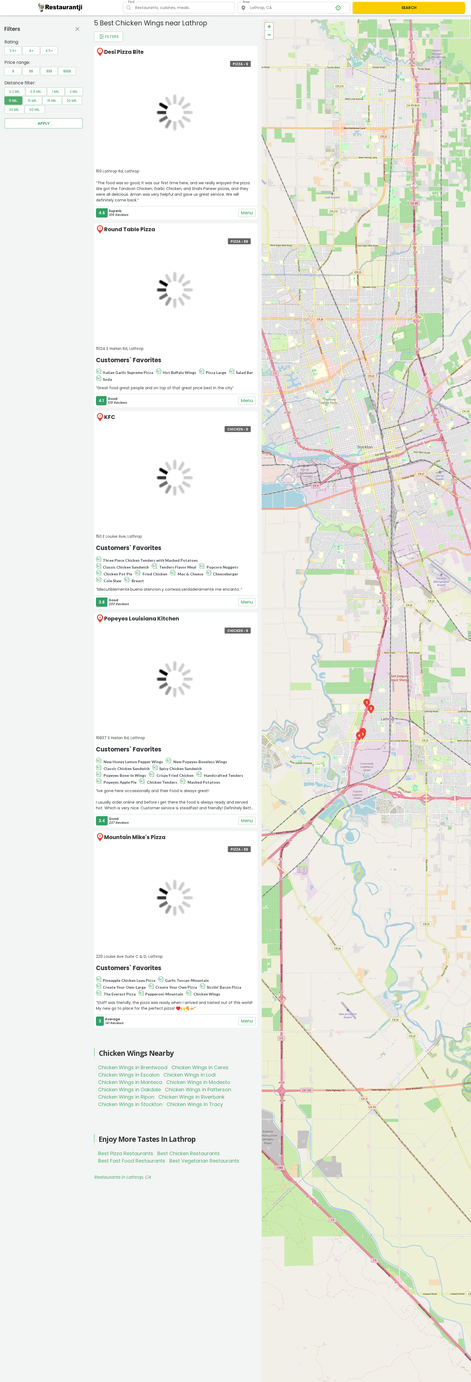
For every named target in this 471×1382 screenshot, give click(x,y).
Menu (247, 213)
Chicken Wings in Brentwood (132, 1067)
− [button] (269, 34)
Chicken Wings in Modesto (198, 1082)
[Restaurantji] (60, 7)
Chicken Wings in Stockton (130, 1104)
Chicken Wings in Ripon (126, 1096)
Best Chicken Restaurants (188, 1153)
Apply (44, 123)
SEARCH (408, 7)
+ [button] (269, 26)
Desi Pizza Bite (124, 52)
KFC (109, 417)
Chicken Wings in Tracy (195, 1104)
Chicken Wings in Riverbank (191, 1096)
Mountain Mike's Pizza (134, 837)
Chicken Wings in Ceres (199, 1067)
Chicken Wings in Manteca (130, 1082)
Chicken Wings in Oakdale (129, 1089)
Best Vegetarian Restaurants (204, 1160)
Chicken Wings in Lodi (190, 1074)
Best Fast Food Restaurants (131, 1160)
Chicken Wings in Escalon (128, 1074)
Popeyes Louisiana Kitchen (141, 618)
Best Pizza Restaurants (125, 1153)
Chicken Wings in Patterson (198, 1089)
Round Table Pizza (129, 229)
